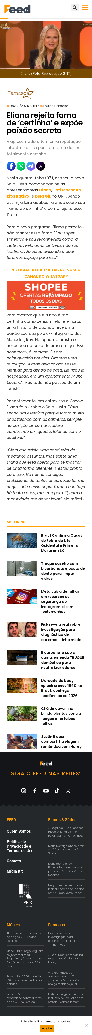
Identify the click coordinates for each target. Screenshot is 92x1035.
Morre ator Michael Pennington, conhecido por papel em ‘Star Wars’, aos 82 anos (66, 869)
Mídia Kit (15, 871)
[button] (85, 7)
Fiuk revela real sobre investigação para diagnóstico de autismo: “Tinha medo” (62, 632)
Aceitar (47, 1028)
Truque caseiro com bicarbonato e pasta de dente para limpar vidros (63, 571)
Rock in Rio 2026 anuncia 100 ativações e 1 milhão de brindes (25, 980)
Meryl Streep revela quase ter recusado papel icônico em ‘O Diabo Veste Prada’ (66, 889)
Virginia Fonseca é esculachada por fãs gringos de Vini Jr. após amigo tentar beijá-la (63, 978)
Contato (14, 861)
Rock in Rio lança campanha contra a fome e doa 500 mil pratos (24, 998)
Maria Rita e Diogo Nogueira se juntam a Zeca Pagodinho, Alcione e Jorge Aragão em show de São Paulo (25, 958)
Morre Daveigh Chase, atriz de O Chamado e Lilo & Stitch (66, 849)
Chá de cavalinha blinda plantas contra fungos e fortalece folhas (61, 716)
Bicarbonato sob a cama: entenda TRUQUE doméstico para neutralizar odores (62, 660)
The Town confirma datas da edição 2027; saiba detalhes (24, 937)
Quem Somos (19, 831)
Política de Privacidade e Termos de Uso (20, 846)
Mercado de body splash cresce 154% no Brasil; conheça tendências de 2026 (61, 688)
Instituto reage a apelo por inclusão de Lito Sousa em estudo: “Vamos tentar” (66, 998)
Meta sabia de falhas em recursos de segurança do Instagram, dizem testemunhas (60, 601)
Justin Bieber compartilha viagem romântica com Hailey (61, 741)
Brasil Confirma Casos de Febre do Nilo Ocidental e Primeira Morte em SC (61, 543)
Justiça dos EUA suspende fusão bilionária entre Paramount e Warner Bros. (66, 831)
